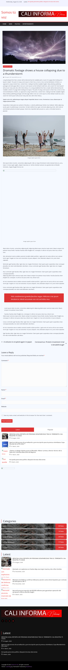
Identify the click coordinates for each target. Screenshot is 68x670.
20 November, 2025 (19, 571)
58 (61, 547)
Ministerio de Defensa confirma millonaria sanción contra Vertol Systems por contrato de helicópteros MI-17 (40, 580)
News (10, 24)
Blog (4, 526)
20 (61, 536)
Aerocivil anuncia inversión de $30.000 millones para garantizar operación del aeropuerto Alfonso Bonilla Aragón (37, 591)
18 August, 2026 (15, 438)
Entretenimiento (28, 24)
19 (61, 531)
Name (3, 390)
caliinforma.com (17, 77)
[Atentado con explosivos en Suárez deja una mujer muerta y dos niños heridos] (6, 572)
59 (61, 526)
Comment (5, 360)
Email (3, 398)
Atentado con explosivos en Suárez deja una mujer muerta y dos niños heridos (37, 569)
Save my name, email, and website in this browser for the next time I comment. (28, 415)
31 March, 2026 (15, 446)
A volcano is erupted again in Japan (18, 342)
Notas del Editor (8, 66)
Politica (17, 24)
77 (61, 542)
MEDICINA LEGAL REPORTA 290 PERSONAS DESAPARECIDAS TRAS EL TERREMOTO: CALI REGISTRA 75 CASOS (36, 435)
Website (3, 406)
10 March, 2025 (18, 594)
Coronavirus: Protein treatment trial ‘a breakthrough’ (49, 343)
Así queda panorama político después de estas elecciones (43, 2)
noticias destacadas (8, 542)
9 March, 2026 (15, 462)
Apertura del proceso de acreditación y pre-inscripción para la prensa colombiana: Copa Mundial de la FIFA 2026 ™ (37, 443)
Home (4, 24)
